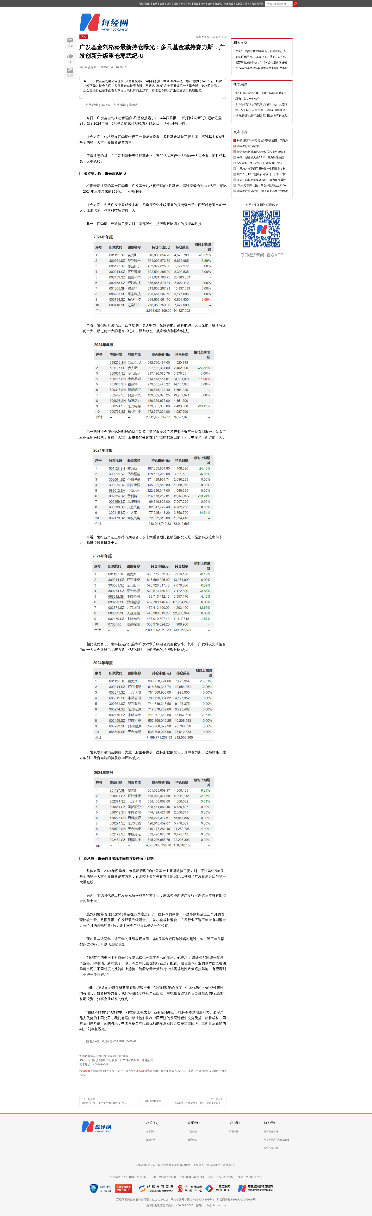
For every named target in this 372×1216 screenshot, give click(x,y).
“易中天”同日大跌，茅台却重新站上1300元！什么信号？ (261, 185)
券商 (183, 3)
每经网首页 (144, 3)
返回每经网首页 (153, 1101)
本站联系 (141, 1070)
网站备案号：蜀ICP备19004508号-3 (193, 1199)
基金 (196, 3)
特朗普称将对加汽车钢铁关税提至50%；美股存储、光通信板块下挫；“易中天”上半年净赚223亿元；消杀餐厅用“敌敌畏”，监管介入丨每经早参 (263, 151)
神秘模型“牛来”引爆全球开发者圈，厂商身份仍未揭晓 (263, 140)
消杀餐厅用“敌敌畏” (249, 146)
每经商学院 (258, 3)
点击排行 (240, 132)
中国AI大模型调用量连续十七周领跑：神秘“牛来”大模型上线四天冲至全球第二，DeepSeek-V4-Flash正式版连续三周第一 (262, 168)
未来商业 (228, 3)
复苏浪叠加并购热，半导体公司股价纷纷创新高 (262, 62)
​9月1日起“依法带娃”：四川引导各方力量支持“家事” (262, 93)
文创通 (239, 3)
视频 (176, 3)
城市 (247, 3)
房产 (210, 3)
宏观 (155, 3)
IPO (189, 3)
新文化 (218, 3)
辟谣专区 (234, 1131)
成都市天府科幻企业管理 (276, 1139)
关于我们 (151, 1131)
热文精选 (240, 84)
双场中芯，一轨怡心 (247, 98)
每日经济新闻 (271, 1131)
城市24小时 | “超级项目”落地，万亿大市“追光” (263, 174)
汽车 (203, 3)
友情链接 (192, 1139)
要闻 (83, 36)
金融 (162, 3)
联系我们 (194, 1123)
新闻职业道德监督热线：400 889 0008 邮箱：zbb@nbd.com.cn (186, 1205)
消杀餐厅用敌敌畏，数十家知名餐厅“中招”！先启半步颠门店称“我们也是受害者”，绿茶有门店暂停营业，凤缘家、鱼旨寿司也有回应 (263, 191)
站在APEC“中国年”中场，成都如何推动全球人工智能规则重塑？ (261, 110)
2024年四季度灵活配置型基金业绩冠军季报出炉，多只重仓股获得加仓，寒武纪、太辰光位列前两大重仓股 (262, 68)
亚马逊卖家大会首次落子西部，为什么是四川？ (261, 104)
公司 (169, 3)
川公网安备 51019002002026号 (236, 1199)
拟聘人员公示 (271, 1147)
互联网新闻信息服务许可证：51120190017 (143, 1199)
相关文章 (240, 42)
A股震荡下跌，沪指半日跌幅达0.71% (259, 163)
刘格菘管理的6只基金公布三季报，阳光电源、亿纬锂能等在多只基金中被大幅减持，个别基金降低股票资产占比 (262, 56)
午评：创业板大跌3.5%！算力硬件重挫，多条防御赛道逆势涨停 (263, 157)
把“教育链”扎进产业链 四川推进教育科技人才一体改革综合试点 (262, 115)
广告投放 (192, 1131)
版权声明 (151, 1139)
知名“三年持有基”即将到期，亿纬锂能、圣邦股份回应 (262, 51)
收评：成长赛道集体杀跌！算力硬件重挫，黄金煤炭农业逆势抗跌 (262, 179)
